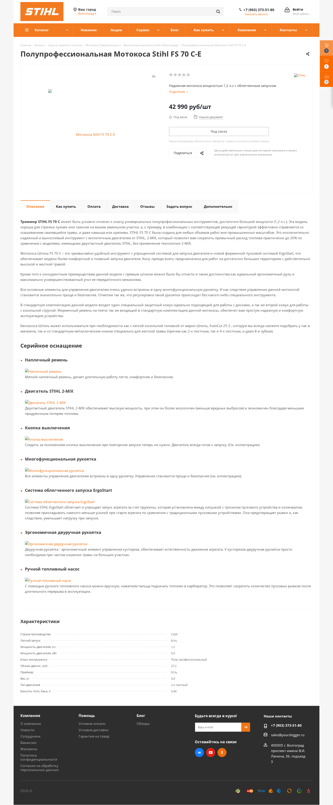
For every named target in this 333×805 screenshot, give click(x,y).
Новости (27, 730)
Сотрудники (30, 736)
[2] (175, 75)
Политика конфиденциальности (38, 757)
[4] (184, 75)
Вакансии (28, 742)
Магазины (28, 749)
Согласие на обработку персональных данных (39, 767)
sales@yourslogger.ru (287, 735)
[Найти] (218, 11)
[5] (188, 75)
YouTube (210, 752)
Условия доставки (94, 730)
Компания (30, 715)
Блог (141, 715)
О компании (30, 723)
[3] (180, 75)
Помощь (87, 715)
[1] (171, 75)
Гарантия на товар (94, 736)
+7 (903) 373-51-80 (259, 10)
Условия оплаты (92, 723)
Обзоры (143, 723)
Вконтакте (199, 752)
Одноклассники (222, 752)
